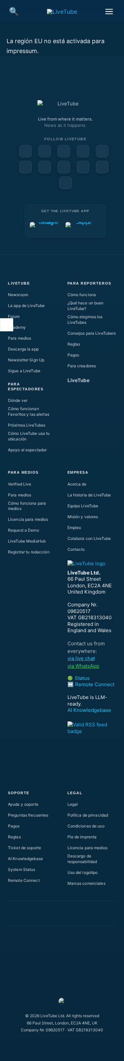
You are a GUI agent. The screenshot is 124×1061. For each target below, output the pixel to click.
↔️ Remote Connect (90, 684)
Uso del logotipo (82, 872)
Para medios (19, 338)
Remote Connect (24, 880)
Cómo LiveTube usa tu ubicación (29, 436)
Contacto (76, 549)
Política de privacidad (87, 815)
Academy (17, 327)
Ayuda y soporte (23, 804)
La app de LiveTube (26, 305)
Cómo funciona (81, 294)
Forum (14, 316)
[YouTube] (44, 151)
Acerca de (77, 484)
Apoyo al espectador (27, 449)
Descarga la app (23, 349)
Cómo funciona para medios (27, 506)
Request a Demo (23, 530)
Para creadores (81, 365)
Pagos (73, 354)
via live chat (81, 658)
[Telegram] (64, 167)
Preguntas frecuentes (28, 815)
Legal (72, 804)
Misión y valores (82, 516)
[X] (83, 167)
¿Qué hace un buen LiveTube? (85, 305)
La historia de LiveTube (89, 494)
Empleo (74, 527)
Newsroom (18, 294)
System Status (21, 869)
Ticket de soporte (24, 847)
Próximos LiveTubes (26, 425)
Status (78, 678)
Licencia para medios (28, 519)
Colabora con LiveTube (89, 538)
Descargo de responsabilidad (82, 858)
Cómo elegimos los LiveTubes (85, 319)
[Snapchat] (25, 167)
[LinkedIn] (64, 151)
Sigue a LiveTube (24, 370)
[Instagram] (102, 151)
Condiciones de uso (85, 826)
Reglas (73, 344)
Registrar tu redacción (29, 551)
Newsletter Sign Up (26, 359)
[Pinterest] (83, 151)
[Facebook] (25, 151)
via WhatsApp (83, 666)
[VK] (44, 167)
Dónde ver (17, 400)
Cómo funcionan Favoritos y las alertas (28, 411)
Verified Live (19, 484)
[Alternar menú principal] (109, 11)
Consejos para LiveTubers (91, 333)
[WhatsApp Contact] (65, 183)
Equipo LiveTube (83, 505)
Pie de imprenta (82, 836)
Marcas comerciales (86, 883)
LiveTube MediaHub (27, 541)
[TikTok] (102, 167)
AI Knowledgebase (89, 710)
